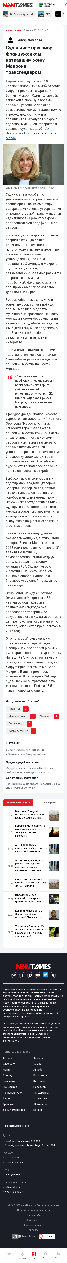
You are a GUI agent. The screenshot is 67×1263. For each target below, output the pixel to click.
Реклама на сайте (33, 1225)
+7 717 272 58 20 (13, 1157)
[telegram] (53, 975)
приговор (37, 750)
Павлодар (40, 1086)
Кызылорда (10, 1086)
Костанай (40, 1081)
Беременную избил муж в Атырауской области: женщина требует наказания (30, 830)
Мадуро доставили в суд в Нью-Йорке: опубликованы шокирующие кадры (29, 770)
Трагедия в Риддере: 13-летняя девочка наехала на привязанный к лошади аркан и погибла (31, 931)
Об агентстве (33, 1220)
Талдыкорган (42, 1092)
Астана (7, 1058)
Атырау (7, 1075)
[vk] (14, 975)
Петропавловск (12, 1092)
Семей (38, 1063)
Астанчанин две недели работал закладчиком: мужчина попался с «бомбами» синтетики (29, 865)
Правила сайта (33, 1215)
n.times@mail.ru (11, 1174)
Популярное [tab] (49, 802)
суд (10, 750)
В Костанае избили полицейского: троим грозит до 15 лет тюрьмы (30, 898)
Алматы (38, 1058)
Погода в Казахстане (16, 1125)
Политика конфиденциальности (33, 1210)
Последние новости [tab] (18, 802)
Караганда (40, 1075)
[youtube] (38, 975)
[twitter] (45, 975)
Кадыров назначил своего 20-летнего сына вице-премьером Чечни (33, 785)
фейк (43, 754)
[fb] (22, 975)
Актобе (38, 1069)
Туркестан (40, 1098)
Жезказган (40, 1104)
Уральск (8, 1104)
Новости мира (14, 30)
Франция (22, 750)
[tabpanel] (33, 877)
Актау (6, 1069)
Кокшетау (9, 1081)
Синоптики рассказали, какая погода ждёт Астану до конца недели (30, 882)
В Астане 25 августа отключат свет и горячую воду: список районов (30, 814)
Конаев (38, 1109)
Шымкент (9, 1063)
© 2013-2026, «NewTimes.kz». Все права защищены (33, 1205)
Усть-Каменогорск (14, 1109)
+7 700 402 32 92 (13, 1162)
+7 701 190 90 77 (13, 1191)
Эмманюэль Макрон (22, 754)
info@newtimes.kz (13, 1186)
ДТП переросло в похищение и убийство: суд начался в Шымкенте (31, 848)
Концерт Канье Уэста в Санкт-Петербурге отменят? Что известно (29, 914)
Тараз (6, 1098)
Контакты (33, 1230)
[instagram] (30, 975)
